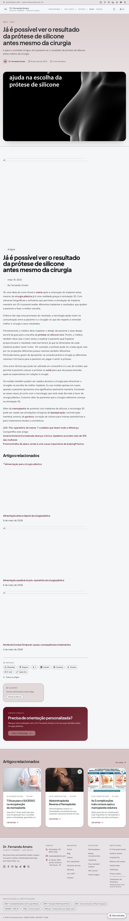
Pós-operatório (73, 861)
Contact (70, 878)
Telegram (25, 667)
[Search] (114, 9)
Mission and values (117, 861)
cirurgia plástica (23, 296)
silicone (54, 334)
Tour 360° (71, 873)
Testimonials (115, 865)
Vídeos (70, 857)
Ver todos (119, 762)
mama (39, 292)
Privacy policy (115, 873)
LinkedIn (46, 667)
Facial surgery (94, 874)
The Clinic (69, 9)
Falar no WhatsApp (20, 733)
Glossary (70, 869)
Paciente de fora (73, 865)
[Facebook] (105, 2)
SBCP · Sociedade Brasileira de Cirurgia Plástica (22, 904)
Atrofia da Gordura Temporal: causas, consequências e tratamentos (37, 644)
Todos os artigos (12, 677)
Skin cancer (93, 870)
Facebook (59, 667)
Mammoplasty (94, 849)
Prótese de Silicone (15, 697)
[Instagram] (101, 2)
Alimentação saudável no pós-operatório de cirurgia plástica (33, 580)
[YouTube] (109, 2)
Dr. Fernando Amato (118, 849)
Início (5, 22)
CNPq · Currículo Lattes (31, 909)
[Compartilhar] (37, 771)
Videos (99, 9)
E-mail (9, 672)
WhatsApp (11, 667)
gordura (29, 416)
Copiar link (23, 672)
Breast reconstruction (94, 854)
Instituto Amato (116, 853)
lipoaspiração (58, 412)
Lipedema (92, 860)
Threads (73, 667)
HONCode (114, 869)
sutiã (48, 370)
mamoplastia (19, 408)
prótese (42, 334)
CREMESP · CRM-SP (12, 909)
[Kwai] (121, 2)
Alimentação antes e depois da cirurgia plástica (26, 515)
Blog (92, 9)
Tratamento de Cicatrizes (116, 880)
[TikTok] (117, 2)
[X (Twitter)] (125, 2)
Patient (81, 9)
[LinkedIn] (113, 2)
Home (69, 849)
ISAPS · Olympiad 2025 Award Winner (56, 904)
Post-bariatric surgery (94, 865)
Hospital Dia (115, 857)
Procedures (54, 9)
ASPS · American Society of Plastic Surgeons (90, 904)
